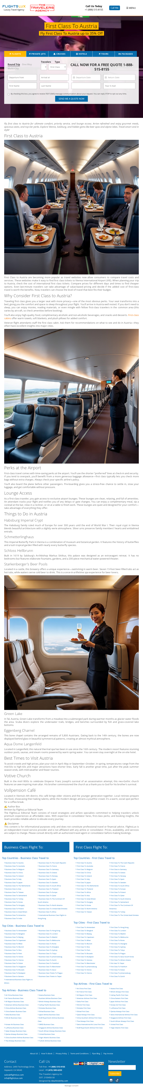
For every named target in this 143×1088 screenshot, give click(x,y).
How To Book (46, 1053)
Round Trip (14, 64)
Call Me (115, 7)
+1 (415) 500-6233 (53, 1070)
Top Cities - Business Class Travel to (23, 925)
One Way (27, 64)
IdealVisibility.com (59, 1080)
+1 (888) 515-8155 (94, 9)
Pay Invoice (108, 1053)
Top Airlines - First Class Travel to (93, 983)
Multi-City (13, 68)
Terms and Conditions (79, 1053)
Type (57, 61)
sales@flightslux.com (14, 1074)
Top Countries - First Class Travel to (94, 858)
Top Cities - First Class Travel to (92, 922)
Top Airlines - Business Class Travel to (24, 990)
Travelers (44, 61)
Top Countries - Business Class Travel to (25, 858)
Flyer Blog (96, 1053)
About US (34, 1053)
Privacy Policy (61, 1053)
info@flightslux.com (13, 1078)
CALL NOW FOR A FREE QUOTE (102, 67)
